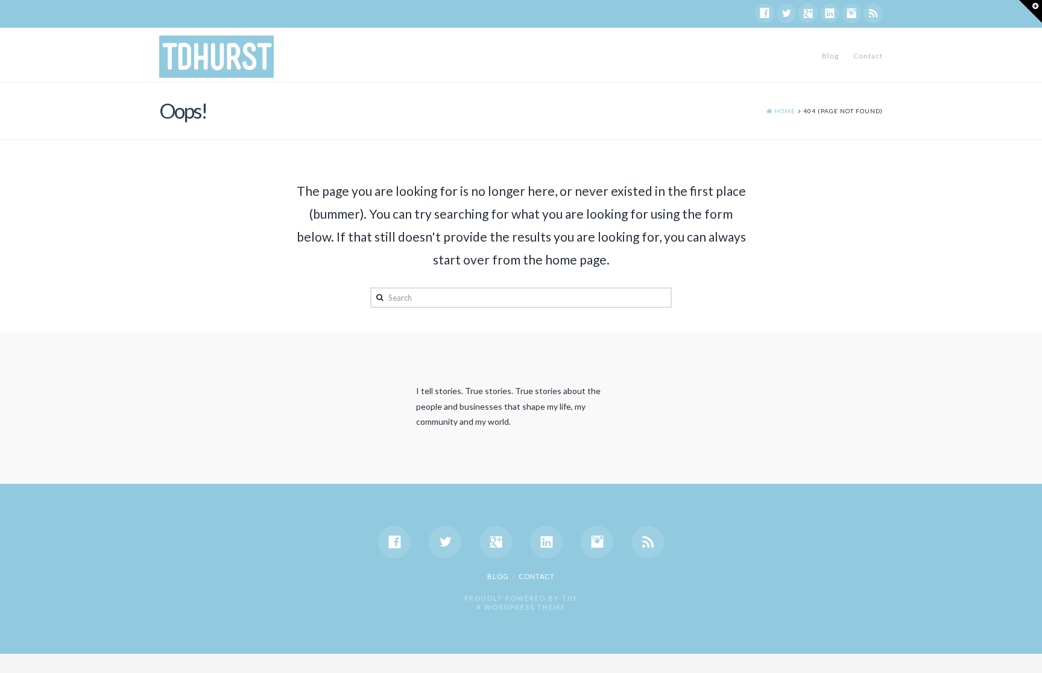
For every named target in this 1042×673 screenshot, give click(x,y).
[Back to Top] (1025, 656)
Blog (830, 55)
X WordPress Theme (521, 607)
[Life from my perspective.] (216, 57)
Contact (868, 55)
